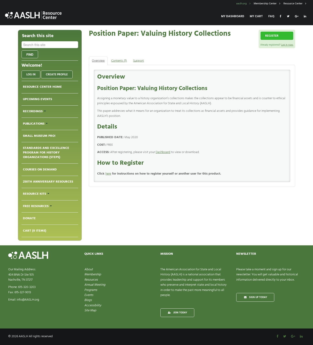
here (108, 173)
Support (138, 60)
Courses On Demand (40, 169)
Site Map (90, 310)
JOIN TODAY (180, 313)
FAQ (271, 16)
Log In (31, 74)
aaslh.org (241, 3)
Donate (29, 218)
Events (88, 295)
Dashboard (163, 152)
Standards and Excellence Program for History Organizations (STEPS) (46, 152)
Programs (90, 290)
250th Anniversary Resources (48, 181)
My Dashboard (232, 16)
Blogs (88, 300)
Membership (92, 274)
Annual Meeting (94, 285)
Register (271, 35)
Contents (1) (119, 60)
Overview (98, 60)
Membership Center (265, 3)
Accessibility (92, 305)
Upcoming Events (37, 99)
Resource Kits (35, 194)
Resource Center (293, 3)
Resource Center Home (42, 87)
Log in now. (287, 45)
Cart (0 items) (34, 230)
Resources (91, 279)
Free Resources (36, 206)
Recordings (33, 111)
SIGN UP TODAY (257, 297)
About (88, 269)
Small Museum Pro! (39, 136)
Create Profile (57, 74)
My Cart (256, 16)
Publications (34, 123)
